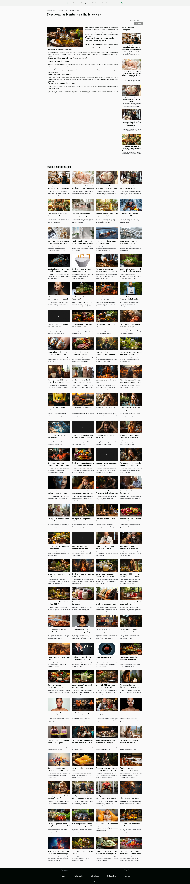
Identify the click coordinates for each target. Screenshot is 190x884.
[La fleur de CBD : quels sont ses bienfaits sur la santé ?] (131, 565)
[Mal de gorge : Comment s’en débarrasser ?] (131, 621)
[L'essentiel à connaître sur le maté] (59, 565)
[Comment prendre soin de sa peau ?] (131, 704)
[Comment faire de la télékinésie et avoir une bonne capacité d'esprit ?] (131, 787)
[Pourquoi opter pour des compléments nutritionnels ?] (59, 815)
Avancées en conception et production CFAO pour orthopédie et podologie (130, 244)
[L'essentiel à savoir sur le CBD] (107, 316)
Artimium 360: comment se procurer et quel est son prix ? (83, 743)
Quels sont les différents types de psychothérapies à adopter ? (58, 382)
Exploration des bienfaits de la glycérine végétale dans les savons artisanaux (107, 216)
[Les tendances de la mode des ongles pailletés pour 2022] (59, 344)
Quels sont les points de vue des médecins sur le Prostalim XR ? (106, 549)
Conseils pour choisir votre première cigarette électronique (106, 244)
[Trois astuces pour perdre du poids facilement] (131, 593)
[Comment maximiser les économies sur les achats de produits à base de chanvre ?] (131, 139)
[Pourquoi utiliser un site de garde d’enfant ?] (59, 787)
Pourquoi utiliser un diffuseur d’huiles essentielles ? (131, 687)
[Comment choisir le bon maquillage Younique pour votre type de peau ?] (83, 205)
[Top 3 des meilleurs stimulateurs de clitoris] (83, 538)
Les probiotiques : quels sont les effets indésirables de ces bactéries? (131, 854)
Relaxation (105, 3)
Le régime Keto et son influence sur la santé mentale (80, 354)
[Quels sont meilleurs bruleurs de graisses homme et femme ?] (59, 454)
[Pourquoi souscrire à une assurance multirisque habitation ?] (107, 732)
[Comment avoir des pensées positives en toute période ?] (107, 759)
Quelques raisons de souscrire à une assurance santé (129, 770)
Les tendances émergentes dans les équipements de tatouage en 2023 (58, 271)
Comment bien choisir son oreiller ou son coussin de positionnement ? (106, 604)
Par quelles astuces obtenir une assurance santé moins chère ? (106, 271)
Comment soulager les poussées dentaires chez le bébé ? (82, 493)
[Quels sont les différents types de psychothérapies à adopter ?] (59, 371)
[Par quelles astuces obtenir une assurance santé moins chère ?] (107, 260)
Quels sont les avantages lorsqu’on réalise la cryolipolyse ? (81, 271)
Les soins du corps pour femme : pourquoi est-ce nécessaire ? (105, 576)
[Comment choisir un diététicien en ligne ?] (59, 676)
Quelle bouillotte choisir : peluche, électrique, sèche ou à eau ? (83, 382)
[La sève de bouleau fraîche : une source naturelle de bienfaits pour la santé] (131, 344)
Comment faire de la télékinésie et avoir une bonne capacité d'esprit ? (129, 798)
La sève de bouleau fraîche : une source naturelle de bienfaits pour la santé (131, 354)
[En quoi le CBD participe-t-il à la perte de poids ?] (107, 676)
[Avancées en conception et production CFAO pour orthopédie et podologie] (131, 233)
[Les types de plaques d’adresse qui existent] (107, 621)
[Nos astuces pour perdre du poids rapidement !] (131, 510)
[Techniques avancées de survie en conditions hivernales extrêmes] (131, 205)
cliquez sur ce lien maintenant (67, 52)
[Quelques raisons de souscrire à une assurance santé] (131, 759)
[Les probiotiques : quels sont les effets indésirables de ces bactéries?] (131, 843)
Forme (74, 3)
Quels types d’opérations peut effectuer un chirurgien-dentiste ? (57, 438)
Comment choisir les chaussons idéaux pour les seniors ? (131, 99)
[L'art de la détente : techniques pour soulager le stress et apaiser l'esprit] (107, 344)
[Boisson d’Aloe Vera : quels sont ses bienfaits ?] (83, 676)
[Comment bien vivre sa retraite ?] (107, 704)
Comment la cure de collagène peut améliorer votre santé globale (57, 493)
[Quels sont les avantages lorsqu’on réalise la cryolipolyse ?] (83, 260)
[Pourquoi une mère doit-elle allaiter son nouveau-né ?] (131, 454)
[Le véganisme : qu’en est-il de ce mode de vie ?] (83, 316)
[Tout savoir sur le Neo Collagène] (83, 593)
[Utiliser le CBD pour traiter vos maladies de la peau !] (59, 288)
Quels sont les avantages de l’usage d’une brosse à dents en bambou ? (131, 271)
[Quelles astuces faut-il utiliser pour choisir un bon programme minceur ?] (59, 399)
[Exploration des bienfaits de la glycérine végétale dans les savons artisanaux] (107, 205)
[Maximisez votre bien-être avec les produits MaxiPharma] (131, 399)
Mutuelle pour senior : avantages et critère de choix (129, 549)
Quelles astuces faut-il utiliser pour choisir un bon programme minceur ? (58, 410)
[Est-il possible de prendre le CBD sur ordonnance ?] (83, 510)
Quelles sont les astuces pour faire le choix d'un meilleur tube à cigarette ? (58, 632)
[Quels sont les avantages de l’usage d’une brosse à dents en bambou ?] (131, 260)
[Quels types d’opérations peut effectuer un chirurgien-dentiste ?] (59, 427)
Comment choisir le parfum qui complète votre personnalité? (132, 124)
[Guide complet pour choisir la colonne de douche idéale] (83, 233)
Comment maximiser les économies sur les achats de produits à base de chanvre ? (131, 148)
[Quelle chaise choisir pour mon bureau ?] (83, 704)
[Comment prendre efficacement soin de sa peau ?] (59, 704)
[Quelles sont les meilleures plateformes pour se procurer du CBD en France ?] (83, 399)
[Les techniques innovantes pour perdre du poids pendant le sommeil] (131, 316)
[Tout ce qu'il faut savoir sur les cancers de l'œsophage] (59, 843)
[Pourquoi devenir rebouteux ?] (107, 649)
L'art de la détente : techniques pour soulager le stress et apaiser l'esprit (106, 354)
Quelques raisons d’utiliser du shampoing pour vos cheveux (82, 660)
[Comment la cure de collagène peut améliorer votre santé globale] (59, 482)
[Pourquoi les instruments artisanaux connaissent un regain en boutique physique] (131, 38)
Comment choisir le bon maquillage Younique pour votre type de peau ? (82, 216)
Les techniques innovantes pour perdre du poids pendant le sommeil (130, 327)
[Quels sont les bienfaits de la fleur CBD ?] (59, 593)
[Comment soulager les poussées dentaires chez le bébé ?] (83, 482)
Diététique (95, 3)
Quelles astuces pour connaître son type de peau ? (82, 632)
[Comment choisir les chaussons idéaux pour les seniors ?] (131, 90)
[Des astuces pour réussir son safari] (59, 649)
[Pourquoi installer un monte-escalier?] (59, 510)
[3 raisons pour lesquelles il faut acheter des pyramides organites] (83, 815)
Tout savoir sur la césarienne (107, 824)
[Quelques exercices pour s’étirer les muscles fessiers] (83, 787)
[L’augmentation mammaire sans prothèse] (107, 454)
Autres (114, 3)
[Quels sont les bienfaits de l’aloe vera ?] (83, 288)
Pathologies (84, 3)
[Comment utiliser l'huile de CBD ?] (83, 843)
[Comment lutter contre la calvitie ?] (107, 427)
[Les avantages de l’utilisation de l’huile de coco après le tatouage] (107, 482)
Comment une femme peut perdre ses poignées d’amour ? (58, 743)
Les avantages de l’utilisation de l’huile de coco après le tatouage (107, 493)
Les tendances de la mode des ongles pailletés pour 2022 (58, 354)
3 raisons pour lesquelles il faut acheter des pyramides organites (82, 826)
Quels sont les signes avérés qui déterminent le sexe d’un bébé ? (83, 438)
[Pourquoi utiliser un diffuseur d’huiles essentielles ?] (131, 676)
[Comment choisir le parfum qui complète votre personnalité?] (131, 114)
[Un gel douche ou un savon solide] (83, 759)
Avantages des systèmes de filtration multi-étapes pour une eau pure (58, 244)
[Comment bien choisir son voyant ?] (107, 371)
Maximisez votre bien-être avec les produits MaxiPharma (130, 410)
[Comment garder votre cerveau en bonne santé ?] (59, 759)
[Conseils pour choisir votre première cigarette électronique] (107, 233)
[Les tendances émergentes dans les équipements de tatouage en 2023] (59, 260)
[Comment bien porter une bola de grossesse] (59, 316)
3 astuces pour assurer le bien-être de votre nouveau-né (106, 410)
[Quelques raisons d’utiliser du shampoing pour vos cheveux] (83, 649)
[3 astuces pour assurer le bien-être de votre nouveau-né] (107, 399)
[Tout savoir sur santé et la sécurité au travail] (131, 815)
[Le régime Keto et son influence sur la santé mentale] (83, 344)
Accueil (49, 10)
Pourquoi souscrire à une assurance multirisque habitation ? (105, 743)
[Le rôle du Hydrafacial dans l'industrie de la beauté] (131, 288)
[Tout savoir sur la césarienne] (107, 815)
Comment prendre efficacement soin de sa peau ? (57, 715)
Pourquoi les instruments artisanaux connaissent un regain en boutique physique (131, 47)
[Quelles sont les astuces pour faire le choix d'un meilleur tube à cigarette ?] (59, 621)
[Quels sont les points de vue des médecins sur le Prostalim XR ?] (107, 538)
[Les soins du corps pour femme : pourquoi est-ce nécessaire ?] (107, 565)
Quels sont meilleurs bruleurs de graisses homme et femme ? (59, 465)
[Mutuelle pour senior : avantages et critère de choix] (131, 538)
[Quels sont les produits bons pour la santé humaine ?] (83, 454)
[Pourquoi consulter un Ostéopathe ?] (131, 482)
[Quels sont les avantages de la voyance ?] (83, 565)
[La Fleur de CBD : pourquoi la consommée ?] (59, 538)
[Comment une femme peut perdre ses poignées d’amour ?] (59, 732)
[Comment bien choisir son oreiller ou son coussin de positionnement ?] (107, 593)
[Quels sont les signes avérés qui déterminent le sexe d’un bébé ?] (83, 427)
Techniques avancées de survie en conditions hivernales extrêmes (129, 216)
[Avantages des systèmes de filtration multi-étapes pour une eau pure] (59, 233)
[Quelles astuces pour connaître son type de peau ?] (83, 621)
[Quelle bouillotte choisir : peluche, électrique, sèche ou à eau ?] (83, 371)
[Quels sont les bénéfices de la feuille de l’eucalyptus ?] (107, 843)
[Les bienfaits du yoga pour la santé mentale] (107, 288)
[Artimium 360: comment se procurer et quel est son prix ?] (83, 732)
